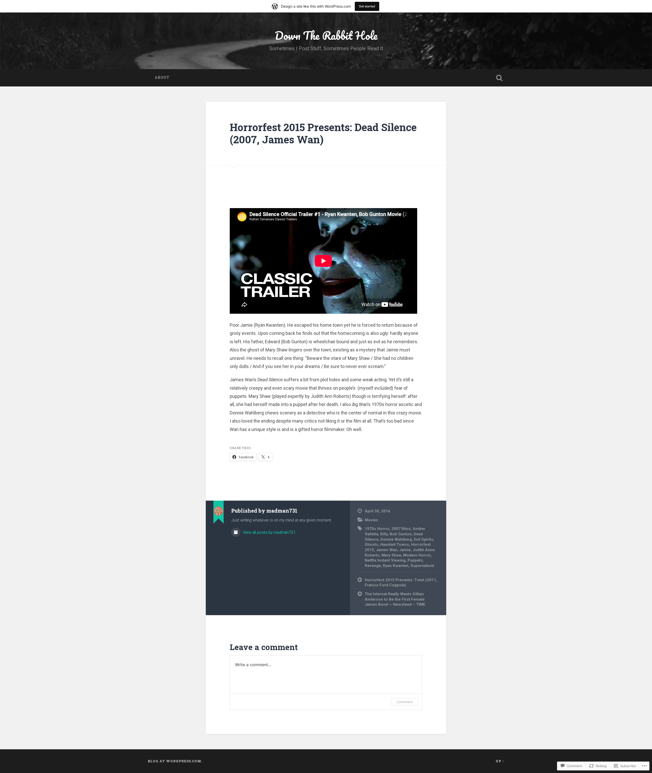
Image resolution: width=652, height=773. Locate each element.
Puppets (415, 560)
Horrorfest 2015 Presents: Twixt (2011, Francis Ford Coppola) (401, 583)
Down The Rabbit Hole (326, 35)
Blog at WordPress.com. (175, 761)
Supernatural (422, 565)
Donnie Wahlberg (396, 539)
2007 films (401, 528)
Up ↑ (500, 761)
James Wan (386, 550)
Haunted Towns (394, 544)
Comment (405, 702)
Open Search (499, 77)
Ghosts (371, 544)
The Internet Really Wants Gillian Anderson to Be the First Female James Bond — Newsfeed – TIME (395, 599)
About (162, 77)
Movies (371, 520)
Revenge (373, 565)
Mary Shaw (391, 555)
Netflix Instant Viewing (385, 560)
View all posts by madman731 (268, 532)
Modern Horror (417, 555)
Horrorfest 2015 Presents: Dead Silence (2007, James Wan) (323, 133)
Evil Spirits (423, 539)
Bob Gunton (401, 534)
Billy (384, 534)
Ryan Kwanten (396, 565)
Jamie (405, 550)
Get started (367, 6)
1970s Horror (377, 528)
